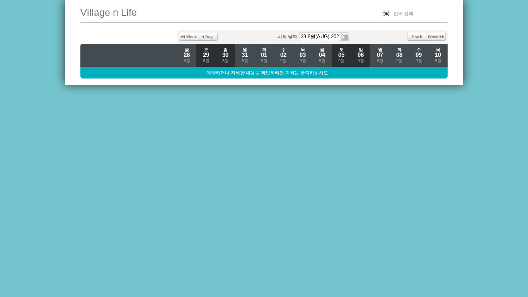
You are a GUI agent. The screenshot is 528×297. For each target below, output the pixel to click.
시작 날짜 (287, 36)
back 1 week (188, 37)
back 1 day (208, 37)
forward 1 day (416, 37)
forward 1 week (436, 37)
